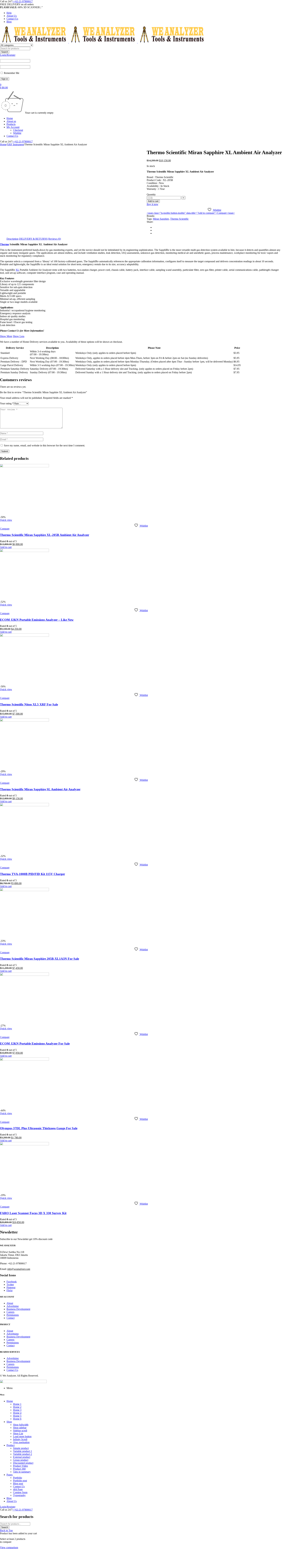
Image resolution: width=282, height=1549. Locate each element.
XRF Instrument (15, 144)
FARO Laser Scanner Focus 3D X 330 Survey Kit (33, 1213)
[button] (6, 547)
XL (17, 269)
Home (3, 144)
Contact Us (12, 18)
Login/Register (7, 55)
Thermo (4, 244)
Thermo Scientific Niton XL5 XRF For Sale (29, 704)
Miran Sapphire (161, 218)
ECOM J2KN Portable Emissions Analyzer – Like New (37, 619)
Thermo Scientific (179, 218)
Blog (9, 21)
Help (9, 12)
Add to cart (153, 201)
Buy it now (152, 204)
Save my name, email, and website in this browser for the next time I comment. (44, 445)
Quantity (151, 194)
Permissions (13, 1315)
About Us (12, 15)
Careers (10, 1312)
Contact (11, 1318)
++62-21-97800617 (22, 1)
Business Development (18, 1309)
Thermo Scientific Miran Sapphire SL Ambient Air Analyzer (40, 789)
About (10, 1303)
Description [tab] (12, 238)
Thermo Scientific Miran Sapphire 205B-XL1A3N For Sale (39, 958)
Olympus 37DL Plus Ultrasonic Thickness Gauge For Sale (38, 1128)
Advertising (13, 1306)
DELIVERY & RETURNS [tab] (33, 238)
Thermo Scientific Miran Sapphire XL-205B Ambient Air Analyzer (44, 535)
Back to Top (6, 1530)
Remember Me (11, 73)
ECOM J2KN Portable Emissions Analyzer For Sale (35, 1043)
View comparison (9, 1547)
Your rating (7, 403)
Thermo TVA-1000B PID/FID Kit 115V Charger (32, 874)
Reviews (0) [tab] (54, 238)
